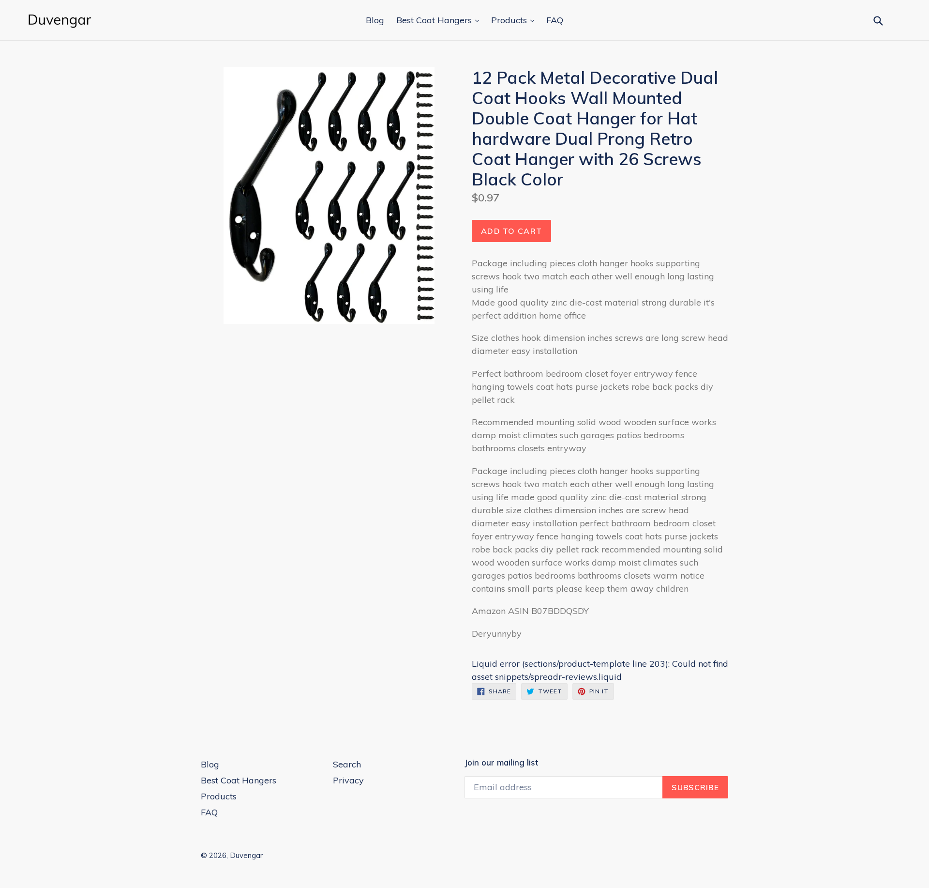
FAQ (554, 20)
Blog (375, 20)
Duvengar (246, 855)
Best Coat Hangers (435, 20)
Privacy (348, 780)
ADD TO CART (511, 231)
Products (510, 20)
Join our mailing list (501, 762)
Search (347, 764)
